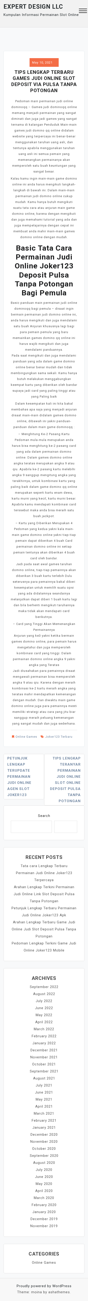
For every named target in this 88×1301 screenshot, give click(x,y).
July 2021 (44, 1085)
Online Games (26, 736)
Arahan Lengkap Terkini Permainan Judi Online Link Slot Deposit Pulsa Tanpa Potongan (44, 894)
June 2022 (44, 1008)
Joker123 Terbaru (59, 736)
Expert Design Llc (33, 6)
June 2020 (44, 1177)
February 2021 (44, 1120)
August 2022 (44, 994)
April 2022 (44, 1022)
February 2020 (44, 1205)
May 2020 (44, 1184)
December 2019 (44, 1219)
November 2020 (44, 1141)
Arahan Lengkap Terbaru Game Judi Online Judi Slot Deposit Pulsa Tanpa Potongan (44, 929)
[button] (83, 11)
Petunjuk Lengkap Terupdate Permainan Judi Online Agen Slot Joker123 (19, 776)
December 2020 (44, 1134)
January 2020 (44, 1212)
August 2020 (44, 1163)
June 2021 (44, 1092)
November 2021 (44, 1057)
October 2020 (44, 1149)
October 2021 (44, 1064)
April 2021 (44, 1106)
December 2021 (44, 1050)
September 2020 (44, 1156)
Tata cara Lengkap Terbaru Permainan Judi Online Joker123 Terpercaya (44, 873)
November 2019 (44, 1226)
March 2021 (44, 1113)
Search (44, 816)
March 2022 (44, 1029)
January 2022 (44, 1043)
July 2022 (44, 1001)
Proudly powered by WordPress (44, 1286)
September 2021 (44, 1071)
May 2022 (44, 1015)
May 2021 (44, 1099)
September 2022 (44, 987)
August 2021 (44, 1078)
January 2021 (44, 1127)
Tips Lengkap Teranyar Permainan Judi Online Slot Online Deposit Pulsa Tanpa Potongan (65, 779)
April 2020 (44, 1191)
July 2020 (44, 1170)
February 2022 (44, 1036)
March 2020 (44, 1198)
